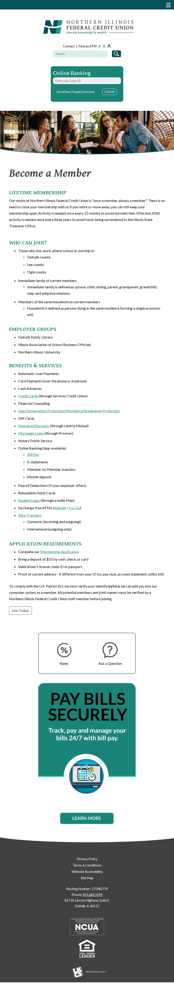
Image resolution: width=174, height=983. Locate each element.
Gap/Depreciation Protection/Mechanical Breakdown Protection (69, 411)
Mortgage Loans (31, 433)
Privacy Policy (87, 859)
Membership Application (59, 552)
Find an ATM (88, 46)
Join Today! (20, 610)
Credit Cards (28, 396)
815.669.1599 (92, 895)
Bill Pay (33, 454)
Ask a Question (110, 663)
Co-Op (74, 508)
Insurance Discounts (33, 426)
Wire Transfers (29, 515)
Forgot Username (83, 92)
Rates (64, 663)
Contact (69, 46)
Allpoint (60, 508)
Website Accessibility (87, 872)
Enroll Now (63, 92)
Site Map (87, 878)
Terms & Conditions (87, 865)
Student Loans (29, 500)
